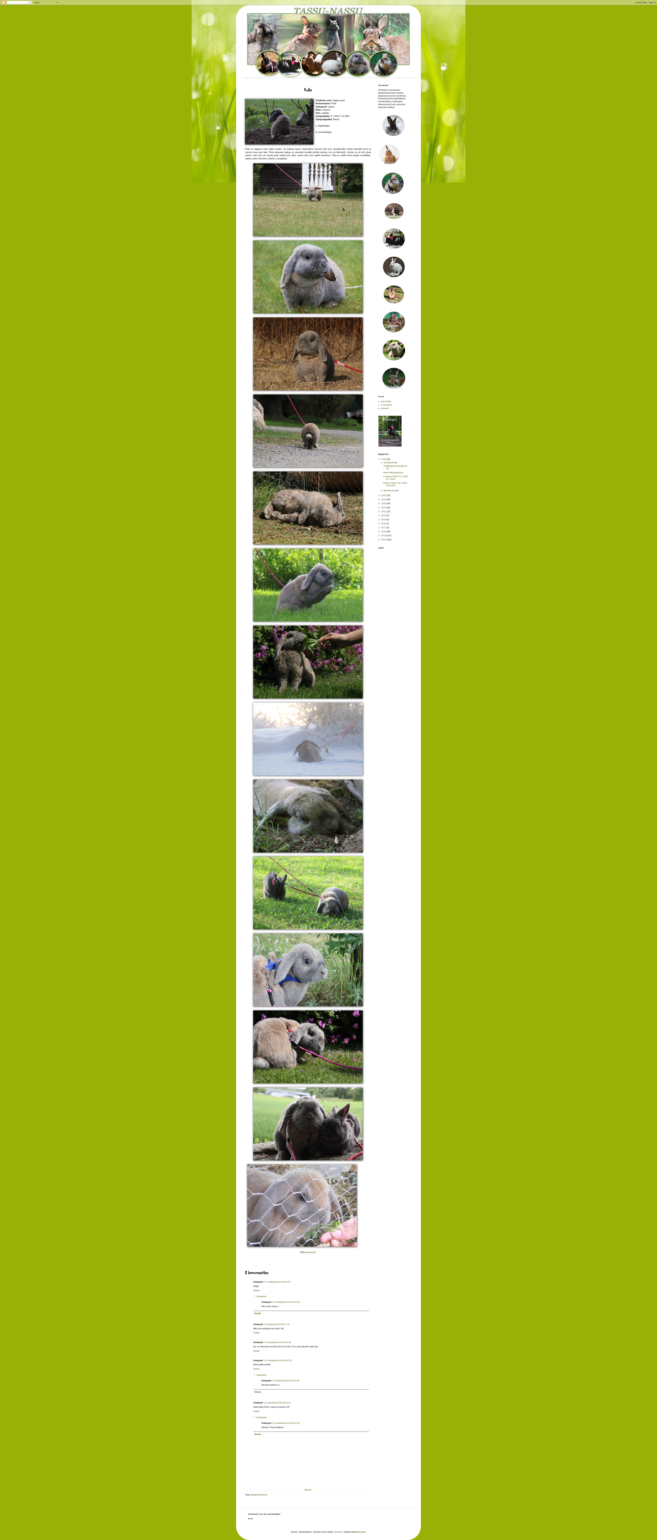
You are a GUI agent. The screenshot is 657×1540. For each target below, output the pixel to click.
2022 (384, 507)
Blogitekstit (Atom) (259, 1495)
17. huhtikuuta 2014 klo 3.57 (277, 1282)
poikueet (385, 408)
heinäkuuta (389, 462)
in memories (386, 405)
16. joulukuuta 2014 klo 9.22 (277, 1403)
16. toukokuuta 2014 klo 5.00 (285, 1380)
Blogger (362, 1532)
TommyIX (338, 1532)
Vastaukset (261, 1296)
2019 (384, 519)
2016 (384, 531)
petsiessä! (311, 1252)
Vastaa (256, 1290)
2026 (384, 459)
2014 (384, 539)
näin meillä (386, 401)
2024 (384, 499)
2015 (384, 535)
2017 (384, 527)
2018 (384, 523)
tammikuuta (389, 490)
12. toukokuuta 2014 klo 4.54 (277, 1342)
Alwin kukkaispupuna (393, 472)
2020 (384, 515)
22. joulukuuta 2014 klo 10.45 (286, 1423)
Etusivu (308, 1490)
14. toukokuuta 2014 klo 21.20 (278, 1360)
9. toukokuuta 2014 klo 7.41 (277, 1324)
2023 (384, 503)
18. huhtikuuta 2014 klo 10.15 (286, 1302)
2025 (384, 495)
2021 (384, 511)
